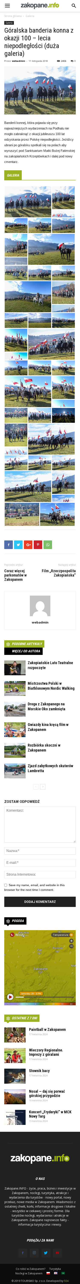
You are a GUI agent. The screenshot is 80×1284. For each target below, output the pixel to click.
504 (66, 1281)
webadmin (18, 60)
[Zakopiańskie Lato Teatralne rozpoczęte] (15, 667)
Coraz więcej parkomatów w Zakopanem (15, 575)
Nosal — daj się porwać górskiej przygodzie (47, 1093)
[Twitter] (46, 1253)
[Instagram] (34, 1253)
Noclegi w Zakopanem (28, 1273)
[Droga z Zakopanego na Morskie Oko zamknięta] (15, 709)
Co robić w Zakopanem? (30, 1269)
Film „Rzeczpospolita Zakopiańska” (59, 573)
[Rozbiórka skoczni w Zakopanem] (15, 750)
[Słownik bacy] (15, 1076)
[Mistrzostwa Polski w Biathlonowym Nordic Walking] (15, 688)
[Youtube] (57, 1253)
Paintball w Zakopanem (47, 1029)
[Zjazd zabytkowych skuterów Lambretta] (15, 771)
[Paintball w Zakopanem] (15, 1034)
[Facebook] (23, 1253)
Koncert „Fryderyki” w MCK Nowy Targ (50, 1114)
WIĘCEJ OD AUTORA (26, 651)
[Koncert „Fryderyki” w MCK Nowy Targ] (15, 1117)
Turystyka (55, 1269)
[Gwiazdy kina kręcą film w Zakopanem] (15, 729)
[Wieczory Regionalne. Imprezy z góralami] (15, 1055)
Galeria (30, 16)
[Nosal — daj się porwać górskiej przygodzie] (15, 1096)
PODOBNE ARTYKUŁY (27, 644)
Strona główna (13, 16)
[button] (74, 6)
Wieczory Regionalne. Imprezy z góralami (46, 1052)
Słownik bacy (39, 1070)
